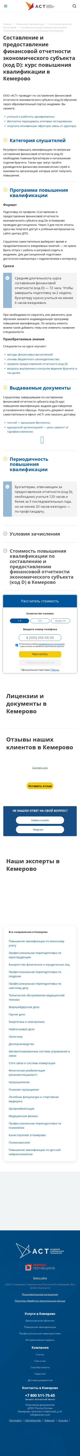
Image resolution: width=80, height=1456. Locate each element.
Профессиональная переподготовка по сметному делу (35, 986)
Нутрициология (19, 1082)
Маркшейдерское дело (24, 1007)
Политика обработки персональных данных (40, 1300)
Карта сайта (40, 1278)
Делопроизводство (21, 1044)
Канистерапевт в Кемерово (27, 1135)
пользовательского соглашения (51, 644)
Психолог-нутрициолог (24, 1089)
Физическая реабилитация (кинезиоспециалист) (27, 1073)
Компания (40, 1347)
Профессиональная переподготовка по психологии (35, 1126)
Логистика (16, 1036)
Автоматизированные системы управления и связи (39, 1053)
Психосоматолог (19, 1142)
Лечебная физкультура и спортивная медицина (34, 1099)
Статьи (40, 1354)
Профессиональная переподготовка (40, 1333)
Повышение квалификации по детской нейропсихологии (35, 1152)
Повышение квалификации (40, 1327)
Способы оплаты (40, 1367)
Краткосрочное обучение (40, 1320)
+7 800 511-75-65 (40, 1395)
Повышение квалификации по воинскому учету (36, 943)
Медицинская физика (23, 1116)
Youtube (63, 1420)
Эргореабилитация (21, 1108)
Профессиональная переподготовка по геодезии (35, 974)
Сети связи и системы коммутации (32, 1063)
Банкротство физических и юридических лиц (39, 964)
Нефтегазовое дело (21, 1029)
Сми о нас (40, 1361)
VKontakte (15, 1420)
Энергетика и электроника (26, 1022)
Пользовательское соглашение (40, 1294)
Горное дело (17, 1014)
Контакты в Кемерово (40, 1388)
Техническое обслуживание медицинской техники (36, 997)
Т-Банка (54, 669)
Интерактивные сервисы (40, 1340)
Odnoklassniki (33, 1420)
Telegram (49, 1420)
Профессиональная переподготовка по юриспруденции (35, 955)
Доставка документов (40, 1380)
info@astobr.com (40, 1414)
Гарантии (40, 1373)
